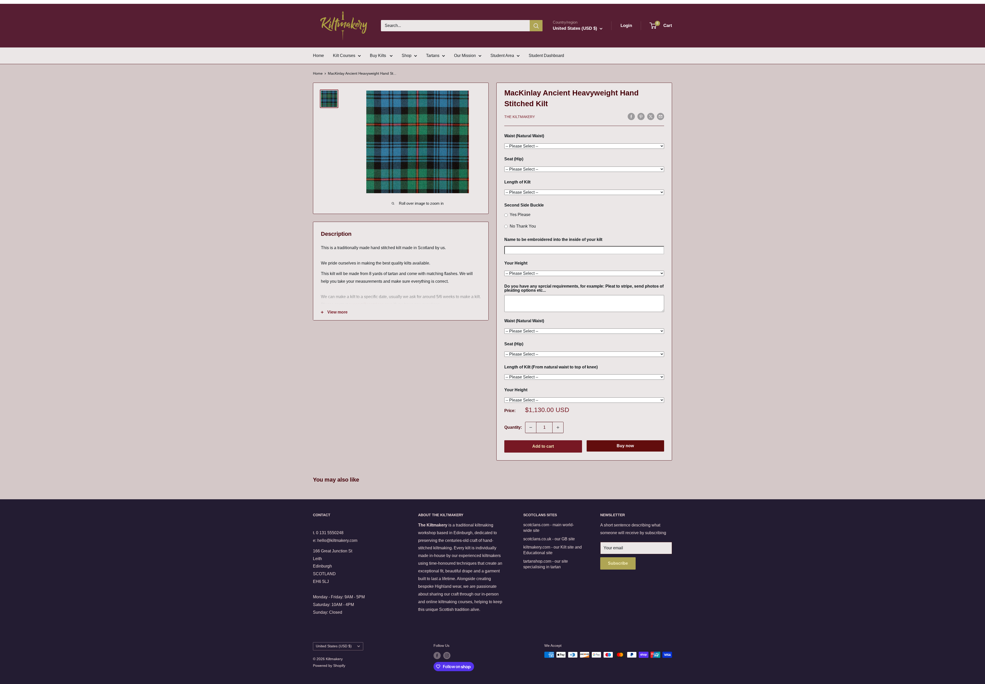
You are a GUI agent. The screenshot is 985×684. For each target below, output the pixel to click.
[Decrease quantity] (530, 427)
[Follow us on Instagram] (446, 655)
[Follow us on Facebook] (437, 655)
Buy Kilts (378, 55)
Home (318, 55)
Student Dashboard (546, 55)
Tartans (432, 55)
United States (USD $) (334, 646)
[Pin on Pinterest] (641, 116)
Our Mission (465, 55)
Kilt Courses (344, 55)
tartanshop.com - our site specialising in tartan (545, 564)
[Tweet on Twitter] (650, 116)
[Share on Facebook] (631, 116)
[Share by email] (660, 116)
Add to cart (543, 446)
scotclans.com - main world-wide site (548, 528)
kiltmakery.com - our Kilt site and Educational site (552, 550)
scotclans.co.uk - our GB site (549, 539)
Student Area (502, 55)
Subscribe (618, 563)
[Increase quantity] (558, 427)
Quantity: (513, 427)
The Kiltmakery (519, 117)
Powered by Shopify (329, 665)
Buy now (625, 446)
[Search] (536, 25)
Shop (406, 55)
